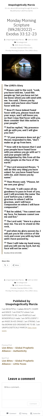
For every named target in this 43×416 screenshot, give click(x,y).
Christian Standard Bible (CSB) (21, 48)
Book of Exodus (24, 45)
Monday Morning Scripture (15, 50)
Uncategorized (22, 42)
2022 (16, 45)
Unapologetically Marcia (21, 4)
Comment (33, 404)
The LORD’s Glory (31, 50)
